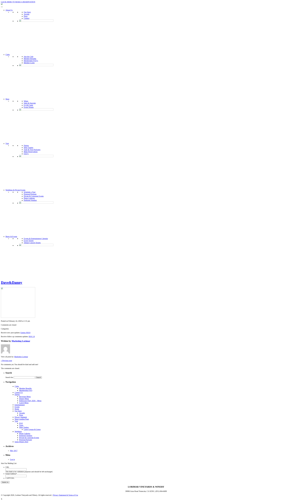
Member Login (29, 63)
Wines (26, 101)
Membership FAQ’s (31, 61)
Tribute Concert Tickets (32, 243)
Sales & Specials (30, 103)
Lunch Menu (24, 403)
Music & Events (11, 237)
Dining (26, 146)
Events (17, 407)
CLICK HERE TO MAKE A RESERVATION (18, 2)
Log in (12, 459)
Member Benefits (30, 59)
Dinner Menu (24, 399)
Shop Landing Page (22, 419)
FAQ (21, 423)
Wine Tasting (28, 148)
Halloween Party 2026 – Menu (30, 401)
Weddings (18, 431)
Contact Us (19, 392)
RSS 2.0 (32, 336)
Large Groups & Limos (32, 429)
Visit (7, 143)
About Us (9, 10)
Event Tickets (29, 107)
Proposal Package (30, 194)
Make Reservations (31, 152)
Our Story (27, 12)
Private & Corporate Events (34, 196)
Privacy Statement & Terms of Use (65, 495)
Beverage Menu (25, 397)
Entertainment (20, 405)
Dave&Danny (11, 282)
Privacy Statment (21, 417)
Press (25, 16)
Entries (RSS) (25, 333)
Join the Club (28, 57)
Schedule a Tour (29, 192)
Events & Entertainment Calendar (36, 239)
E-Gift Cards (28, 105)
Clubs (7, 55)
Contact (26, 18)
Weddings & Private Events (15, 190)
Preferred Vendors (30, 200)
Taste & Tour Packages (32, 150)
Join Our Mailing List (8, 463)
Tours (21, 425)
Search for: (9, 377)
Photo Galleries (29, 198)
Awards (26, 14)
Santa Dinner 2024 (21, 442)
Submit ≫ (5, 482)
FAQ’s (26, 154)
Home (17, 409)
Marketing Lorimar (21, 341)
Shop (7, 99)
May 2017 (13, 451)
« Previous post (6, 361)
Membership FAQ (25, 390)
